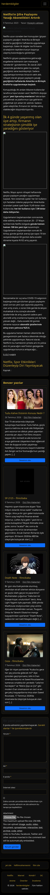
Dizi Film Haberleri (32, 417)
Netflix (10, 875)
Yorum (6, 734)
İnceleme (36, 880)
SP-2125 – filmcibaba (16, 498)
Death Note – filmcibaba (18, 577)
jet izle (8, 865)
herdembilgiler (10, 4)
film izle (36, 865)
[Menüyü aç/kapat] (44, 4)
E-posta (7, 777)
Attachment (8, 813)
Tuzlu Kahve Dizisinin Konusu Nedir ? (24, 413)
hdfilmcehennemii (22, 865)
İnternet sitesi (9, 787)
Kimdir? (32, 875)
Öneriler (24, 880)
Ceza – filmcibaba (14, 661)
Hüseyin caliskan (35, 23)
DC (41, 875)
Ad (5, 766)
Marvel (21, 875)
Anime (12, 880)
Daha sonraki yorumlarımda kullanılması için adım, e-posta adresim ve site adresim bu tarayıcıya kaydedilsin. (22, 804)
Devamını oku (25, 460)
